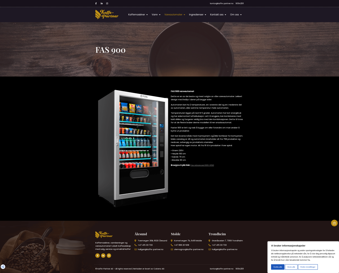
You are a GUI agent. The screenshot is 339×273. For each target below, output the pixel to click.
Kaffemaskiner (136, 14)
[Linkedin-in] (103, 255)
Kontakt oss (216, 14)
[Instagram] (109, 255)
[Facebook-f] (97, 255)
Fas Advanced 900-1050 (202, 165)
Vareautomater (173, 14)
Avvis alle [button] (291, 267)
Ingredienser (196, 14)
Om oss (234, 14)
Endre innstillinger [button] (307, 267)
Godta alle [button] (277, 267)
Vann (155, 14)
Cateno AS (159, 268)
